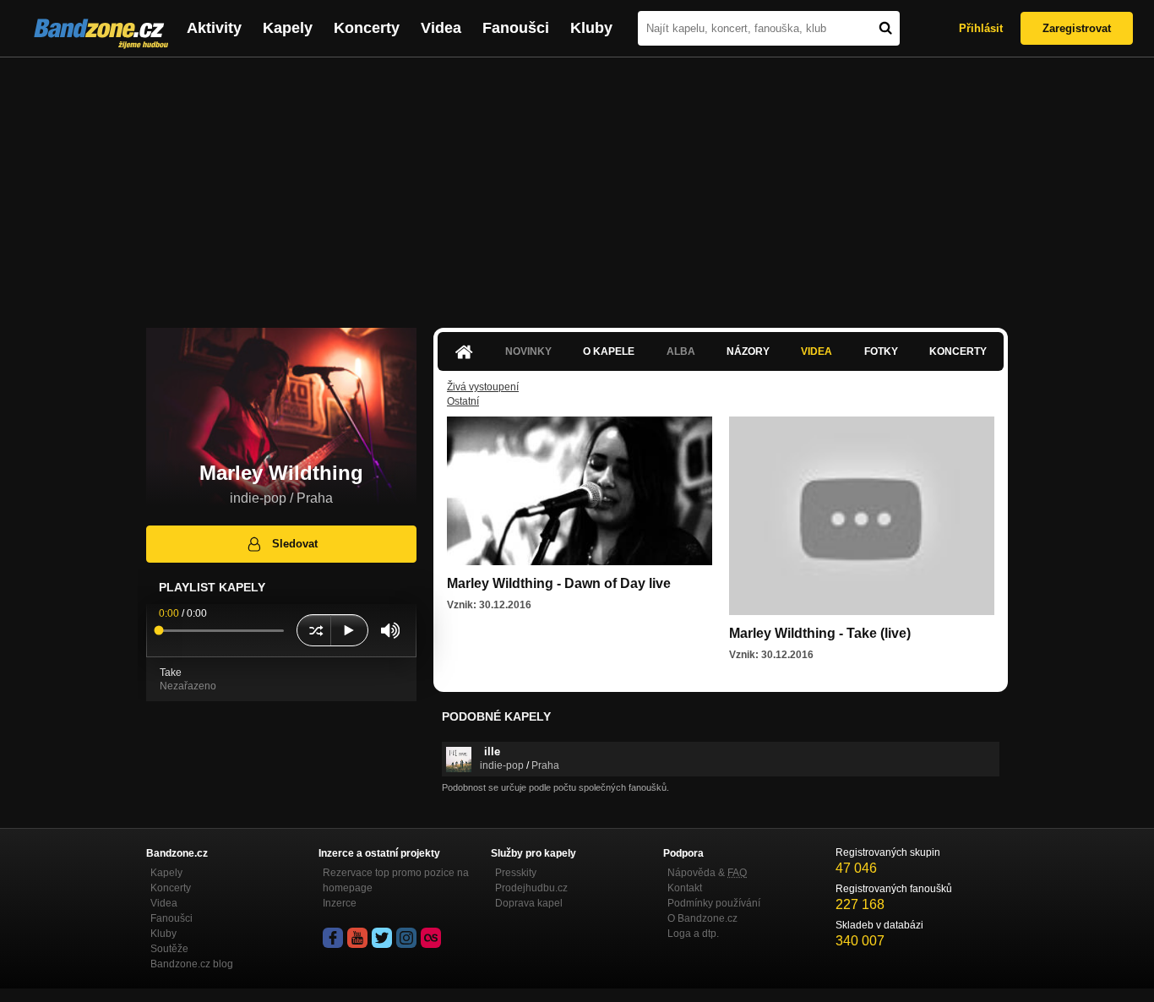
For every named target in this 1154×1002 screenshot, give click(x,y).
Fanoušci (515, 27)
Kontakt (684, 888)
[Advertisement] (577, 184)
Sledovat (295, 543)
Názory (748, 351)
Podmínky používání (713, 903)
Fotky (881, 351)
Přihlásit (981, 28)
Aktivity (214, 27)
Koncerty (367, 27)
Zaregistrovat (1076, 28)
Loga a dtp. (693, 933)
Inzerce (340, 903)
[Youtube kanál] (357, 938)
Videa (441, 27)
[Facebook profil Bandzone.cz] (333, 938)
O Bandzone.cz (702, 918)
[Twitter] (382, 938)
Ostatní (463, 401)
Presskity (515, 873)
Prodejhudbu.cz (531, 888)
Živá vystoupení (483, 387)
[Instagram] (406, 938)
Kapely (288, 27)
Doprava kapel (529, 903)
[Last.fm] (431, 938)
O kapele (608, 351)
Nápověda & (707, 873)
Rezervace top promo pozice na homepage (396, 880)
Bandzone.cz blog (191, 964)
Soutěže (169, 949)
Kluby (591, 27)
